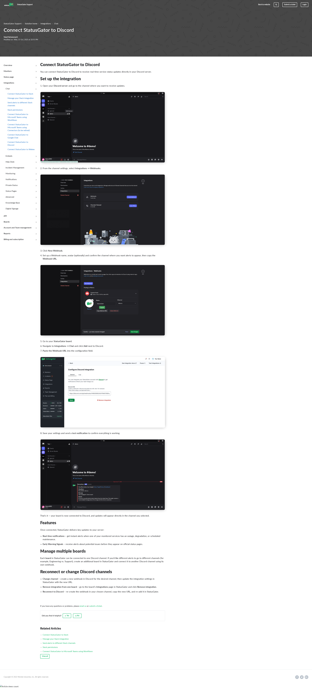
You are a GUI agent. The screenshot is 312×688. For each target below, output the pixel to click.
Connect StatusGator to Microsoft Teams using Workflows (18, 117)
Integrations (46, 24)
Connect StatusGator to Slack (20, 94)
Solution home (31, 24)
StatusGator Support (13, 24)
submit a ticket (95, 606)
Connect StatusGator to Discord (18, 143)
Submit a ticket (289, 4)
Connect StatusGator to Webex (21, 149)
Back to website (264, 4)
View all (45, 656)
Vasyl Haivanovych (11, 37)
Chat (56, 24)
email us (82, 606)
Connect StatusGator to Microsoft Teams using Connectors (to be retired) (19, 127)
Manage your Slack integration (21, 98)
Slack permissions (15, 110)
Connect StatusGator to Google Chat (18, 136)
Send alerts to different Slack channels (20, 104)
